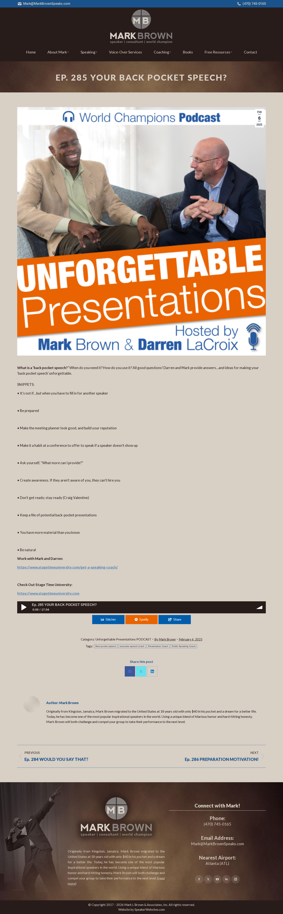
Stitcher (110, 619)
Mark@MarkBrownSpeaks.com (46, 4)
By (165, 639)
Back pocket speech (106, 646)
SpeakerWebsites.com (149, 909)
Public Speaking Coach (184, 646)
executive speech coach (132, 646)
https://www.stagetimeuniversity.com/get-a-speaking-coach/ (67, 567)
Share (177, 619)
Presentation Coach (158, 646)
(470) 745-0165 (254, 4)
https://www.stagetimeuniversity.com (48, 593)
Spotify (144, 619)
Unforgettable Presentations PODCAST (123, 639)
